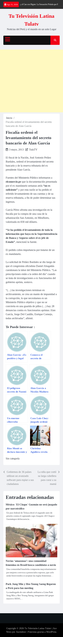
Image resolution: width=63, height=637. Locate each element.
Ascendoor (21, 632)
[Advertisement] (31, 81)
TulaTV (33, 149)
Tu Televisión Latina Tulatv (38, 628)
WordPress (51, 632)
